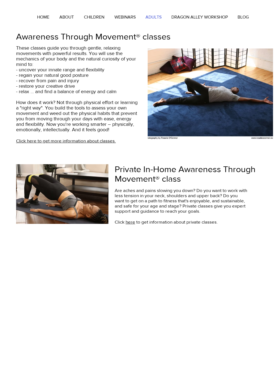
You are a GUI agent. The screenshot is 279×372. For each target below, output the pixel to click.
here (130, 221)
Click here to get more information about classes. (66, 140)
